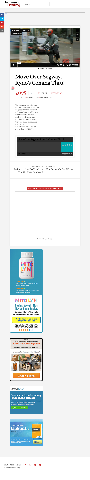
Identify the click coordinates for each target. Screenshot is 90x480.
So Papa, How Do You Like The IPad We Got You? (28, 171)
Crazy (23, 98)
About (12, 464)
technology (46, 98)
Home (6, 464)
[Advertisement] (58, 120)
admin (44, 93)
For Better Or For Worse (59, 169)
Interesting (33, 98)
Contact (18, 464)
